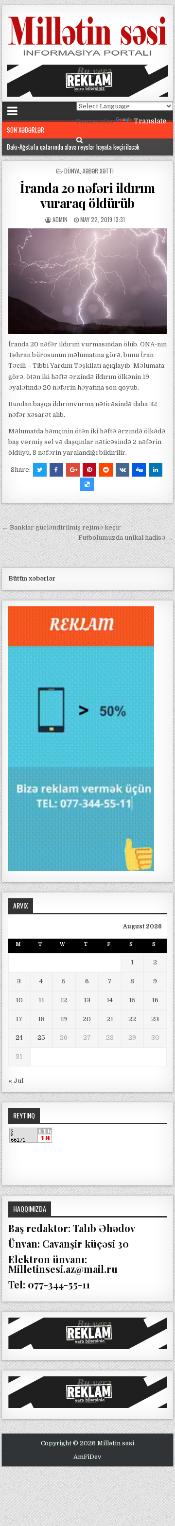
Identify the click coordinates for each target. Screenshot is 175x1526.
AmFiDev (87, 1457)
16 (155, 1000)
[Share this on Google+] (73, 470)
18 (41, 1019)
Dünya (72, 171)
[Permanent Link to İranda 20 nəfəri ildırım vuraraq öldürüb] (87, 281)
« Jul (15, 1080)
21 (109, 1019)
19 (63, 1019)
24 (19, 1037)
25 (41, 1037)
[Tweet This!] (40, 470)
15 (132, 1000)
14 (109, 1000)
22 (132, 1019)
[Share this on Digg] (139, 470)
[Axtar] (79, 140)
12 (63, 1000)
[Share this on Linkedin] (155, 470)
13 (87, 1000)
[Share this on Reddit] (106, 470)
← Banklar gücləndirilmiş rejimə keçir (61, 527)
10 (19, 1000)
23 (155, 1019)
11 (41, 1000)
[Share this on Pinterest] (89, 470)
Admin (60, 219)
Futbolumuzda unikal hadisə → (125, 537)
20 (87, 1019)
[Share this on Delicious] (87, 484)
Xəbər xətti (98, 171)
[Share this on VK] (122, 470)
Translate (150, 121)
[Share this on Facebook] (56, 470)
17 (19, 1019)
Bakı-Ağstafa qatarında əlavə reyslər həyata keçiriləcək (73, 147)
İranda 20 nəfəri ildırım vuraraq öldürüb (87, 195)
